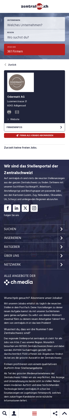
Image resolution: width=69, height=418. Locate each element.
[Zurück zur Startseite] (18, 284)
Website (14, 119)
